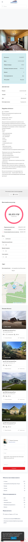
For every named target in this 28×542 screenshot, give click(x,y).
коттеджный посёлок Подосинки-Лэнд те (12, 483)
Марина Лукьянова (8, 368)
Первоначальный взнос (7, 242)
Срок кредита (5, 254)
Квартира (6, 500)
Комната (5, 507)
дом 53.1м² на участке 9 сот (9, 422)
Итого (3, 236)
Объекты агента (11, 442)
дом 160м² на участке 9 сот (9, 330)
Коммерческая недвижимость (9, 504)
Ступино (5, 481)
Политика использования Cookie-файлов (12, 518)
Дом (5, 497)
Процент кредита (6, 248)
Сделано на (11, 194)
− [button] (3, 277)
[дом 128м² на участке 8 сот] (14, 287)
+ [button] (3, 276)
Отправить (14, 468)
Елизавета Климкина (8, 337)
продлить (20, 191)
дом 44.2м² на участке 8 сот (9, 361)
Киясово (5, 490)
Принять (14, 538)
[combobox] (14, 464)
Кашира (5, 485)
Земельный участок (7, 502)
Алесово (5, 488)
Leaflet (14, 302)
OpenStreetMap (19, 302)
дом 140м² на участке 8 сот (9, 392)
